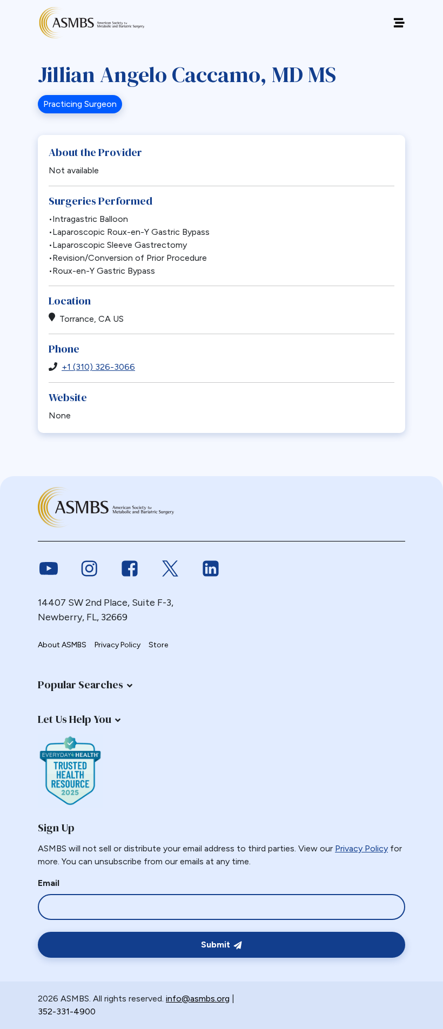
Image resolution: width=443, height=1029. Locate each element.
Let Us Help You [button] (74, 719)
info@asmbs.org (198, 998)
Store (158, 644)
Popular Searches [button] (80, 684)
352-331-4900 (67, 1011)
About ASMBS (62, 644)
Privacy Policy (117, 644)
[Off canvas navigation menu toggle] (399, 23)
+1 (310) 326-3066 (98, 367)
